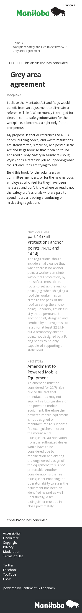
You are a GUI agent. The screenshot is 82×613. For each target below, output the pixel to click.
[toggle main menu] (76, 29)
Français (69, 5)
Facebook (10, 570)
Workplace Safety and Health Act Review (38, 47)
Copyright (10, 542)
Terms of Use (13, 556)
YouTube (9, 574)
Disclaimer (10, 538)
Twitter (8, 565)
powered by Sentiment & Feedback (29, 588)
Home (16, 43)
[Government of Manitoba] (55, 601)
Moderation (11, 551)
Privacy (8, 547)
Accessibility (11, 533)
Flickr (6, 579)
